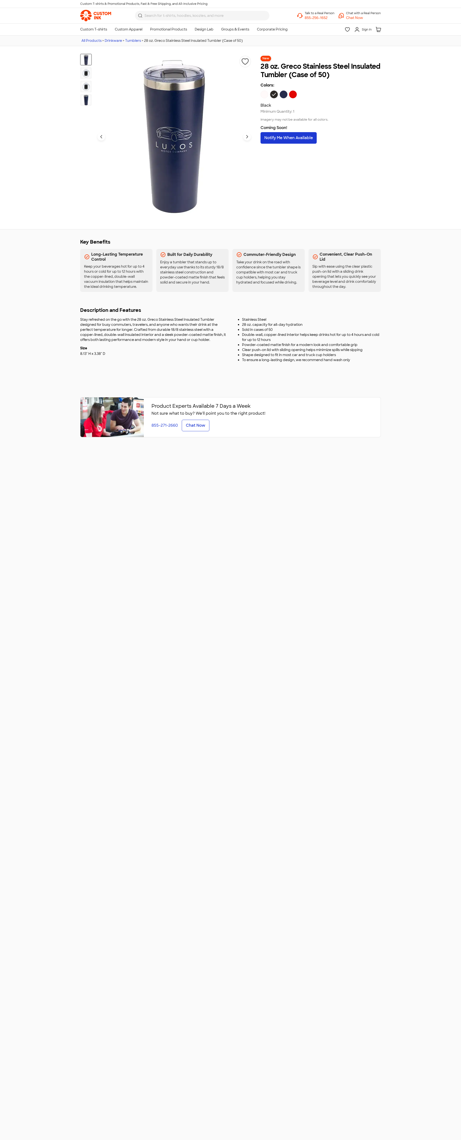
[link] (95, 15)
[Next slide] (247, 137)
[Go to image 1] (86, 59)
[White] (264, 94)
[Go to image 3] (86, 86)
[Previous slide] (101, 137)
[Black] (274, 94)
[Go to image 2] (86, 73)
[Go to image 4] (86, 100)
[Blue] (283, 94)
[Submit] (140, 15)
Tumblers (133, 40)
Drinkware (113, 40)
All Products (91, 40)
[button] (363, 18)
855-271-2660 (165, 425)
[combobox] (202, 15)
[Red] (293, 94)
